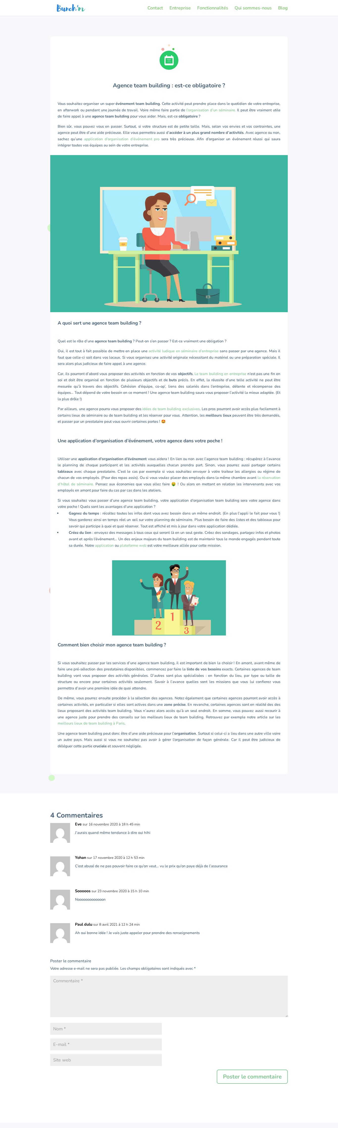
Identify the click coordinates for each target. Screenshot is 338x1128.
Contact (155, 8)
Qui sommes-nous (253, 8)
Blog (283, 8)
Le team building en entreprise (220, 373)
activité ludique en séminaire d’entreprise (183, 351)
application (104, 545)
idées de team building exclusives (170, 408)
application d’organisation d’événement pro (121, 139)
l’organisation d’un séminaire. (211, 110)
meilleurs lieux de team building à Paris (91, 723)
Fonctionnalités (212, 8)
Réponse (270, 830)
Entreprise (180, 8)
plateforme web (133, 545)
